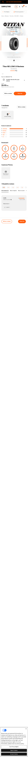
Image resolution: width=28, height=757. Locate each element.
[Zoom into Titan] (14, 44)
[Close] (26, 728)
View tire (20, 93)
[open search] (16, 6)
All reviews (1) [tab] (5, 190)
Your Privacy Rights (14, 746)
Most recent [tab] (21, 190)
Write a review (8, 93)
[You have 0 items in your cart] (22, 6)
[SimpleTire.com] (7, 6)
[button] (13, 80)
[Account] (19, 6)
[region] (14, 741)
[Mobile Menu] (26, 6)
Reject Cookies (14, 750)
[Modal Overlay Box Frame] (14, 2)
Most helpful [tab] (13, 190)
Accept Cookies (14, 754)
